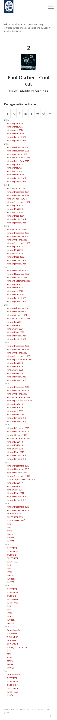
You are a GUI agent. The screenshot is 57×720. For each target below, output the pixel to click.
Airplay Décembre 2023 (18, 232)
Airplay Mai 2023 (15, 250)
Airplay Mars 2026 (15, 133)
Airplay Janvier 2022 (16, 301)
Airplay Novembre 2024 (18, 195)
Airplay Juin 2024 (15, 205)
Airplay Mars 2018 (15, 452)
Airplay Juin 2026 (15, 123)
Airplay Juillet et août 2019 (19, 400)
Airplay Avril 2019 (15, 411)
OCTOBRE (11, 554)
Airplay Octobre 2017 (17, 472)
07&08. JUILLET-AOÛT (16, 520)
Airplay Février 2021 (16, 335)
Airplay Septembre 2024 (18, 202)
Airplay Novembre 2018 (18, 431)
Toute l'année (13, 630)
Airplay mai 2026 (15, 126)
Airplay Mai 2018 (15, 445)
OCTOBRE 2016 (14, 513)
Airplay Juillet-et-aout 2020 (19, 359)
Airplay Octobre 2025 (17, 154)
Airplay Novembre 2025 (18, 150)
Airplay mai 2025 (15, 167)
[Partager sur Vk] (38, 113)
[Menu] (48, 6)
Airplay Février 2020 (16, 376)
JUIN (9, 524)
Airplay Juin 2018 (15, 441)
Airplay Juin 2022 (15, 284)
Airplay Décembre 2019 (18, 386)
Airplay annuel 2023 (16, 229)
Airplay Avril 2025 (15, 171)
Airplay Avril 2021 (15, 328)
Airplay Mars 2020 (15, 373)
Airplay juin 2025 (15, 164)
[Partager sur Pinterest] (19, 113)
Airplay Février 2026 (16, 137)
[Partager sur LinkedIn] (25, 113)
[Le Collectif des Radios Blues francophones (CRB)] (23, 6)
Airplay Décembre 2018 (18, 428)
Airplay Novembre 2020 (18, 349)
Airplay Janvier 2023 (16, 263)
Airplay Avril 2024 (15, 212)
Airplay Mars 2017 (15, 493)
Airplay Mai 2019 (15, 407)
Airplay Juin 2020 (15, 363)
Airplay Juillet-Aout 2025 (18, 161)
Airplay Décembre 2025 (18, 147)
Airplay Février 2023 (16, 260)
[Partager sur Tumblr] (32, 113)
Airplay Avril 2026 (15, 130)
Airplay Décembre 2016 (18, 506)
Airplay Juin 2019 (15, 404)
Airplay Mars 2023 (15, 256)
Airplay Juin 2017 (15, 482)
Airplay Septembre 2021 (18, 318)
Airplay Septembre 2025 (18, 157)
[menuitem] (48, 6)
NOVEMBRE (12, 551)
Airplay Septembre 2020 (18, 356)
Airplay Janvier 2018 (16, 458)
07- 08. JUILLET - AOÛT (17, 647)
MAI (9, 527)
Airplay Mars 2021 (15, 332)
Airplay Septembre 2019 (18, 397)
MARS (10, 534)
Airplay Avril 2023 (15, 253)
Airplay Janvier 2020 (16, 380)
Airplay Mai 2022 (15, 287)
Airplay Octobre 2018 (17, 435)
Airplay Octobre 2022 (17, 277)
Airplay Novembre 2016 (18, 510)
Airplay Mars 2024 (15, 215)
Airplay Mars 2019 (15, 414)
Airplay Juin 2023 (15, 246)
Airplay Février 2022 (16, 298)
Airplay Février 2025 (16, 178)
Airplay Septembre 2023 (18, 243)
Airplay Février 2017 (16, 496)
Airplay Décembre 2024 (18, 191)
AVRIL (9, 530)
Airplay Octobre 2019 (17, 393)
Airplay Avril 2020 (15, 369)
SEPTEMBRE (12, 558)
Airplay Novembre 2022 (18, 273)
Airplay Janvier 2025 (16, 181)
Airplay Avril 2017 (15, 489)
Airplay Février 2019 (16, 417)
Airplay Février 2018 (16, 455)
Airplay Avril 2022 (15, 291)
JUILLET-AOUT (13, 561)
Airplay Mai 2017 (15, 486)
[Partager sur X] (13, 113)
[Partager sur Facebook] (7, 113)
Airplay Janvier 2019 (16, 421)
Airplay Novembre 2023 (18, 236)
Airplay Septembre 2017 (18, 476)
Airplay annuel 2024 (16, 188)
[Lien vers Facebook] (50, 716)
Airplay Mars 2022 (15, 294)
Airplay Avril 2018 (15, 448)
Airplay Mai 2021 (15, 325)
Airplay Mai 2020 (15, 366)
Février (10, 664)
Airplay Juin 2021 (15, 321)
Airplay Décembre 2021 (18, 308)
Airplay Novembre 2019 (18, 390)
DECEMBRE (12, 548)
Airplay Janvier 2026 (16, 140)
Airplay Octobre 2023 (17, 239)
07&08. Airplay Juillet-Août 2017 (21, 479)
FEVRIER (11, 537)
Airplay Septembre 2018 (18, 438)
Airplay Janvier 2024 (16, 222)
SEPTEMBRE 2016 (15, 517)
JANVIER (10, 541)
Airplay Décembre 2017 (18, 465)
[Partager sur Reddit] (44, 113)
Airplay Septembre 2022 (18, 280)
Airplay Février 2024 (16, 219)
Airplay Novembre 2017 (18, 469)
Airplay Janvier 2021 (16, 339)
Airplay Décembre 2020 (18, 345)
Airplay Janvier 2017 (16, 499)
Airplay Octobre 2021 (17, 315)
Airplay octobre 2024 (17, 198)
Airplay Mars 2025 (15, 174)
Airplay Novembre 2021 (18, 311)
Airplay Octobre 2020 (17, 352)
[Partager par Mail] (50, 113)
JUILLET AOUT (13, 602)
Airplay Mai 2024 (15, 208)
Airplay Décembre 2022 (18, 270)
